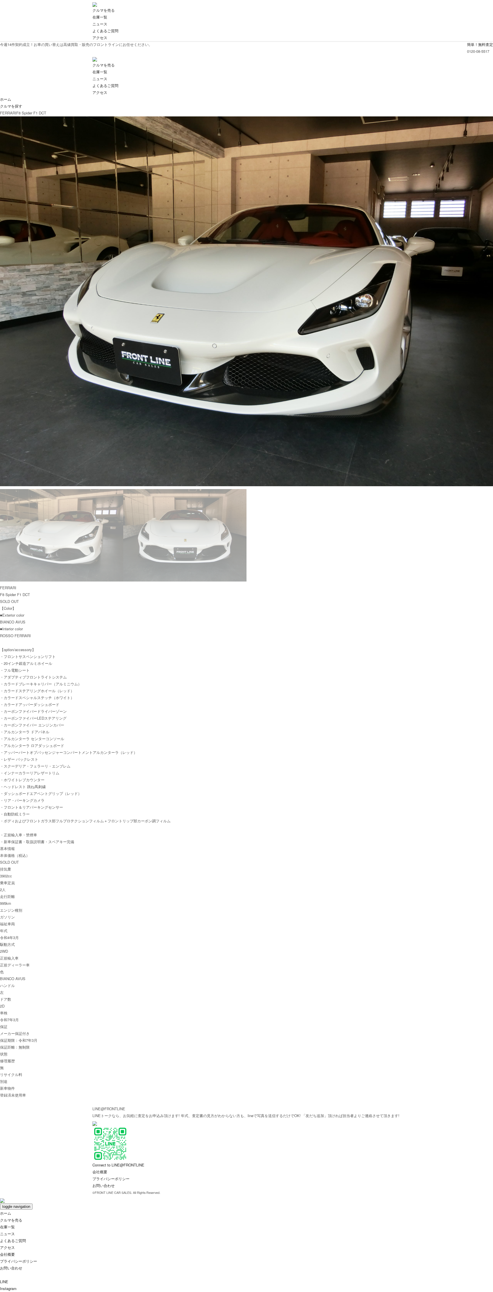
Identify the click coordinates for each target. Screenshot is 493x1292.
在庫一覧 (99, 17)
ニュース (99, 24)
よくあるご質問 (105, 30)
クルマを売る (103, 10)
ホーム (5, 99)
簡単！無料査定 (480, 44)
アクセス (99, 37)
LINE (6, 1281)
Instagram (8, 1288)
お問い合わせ (103, 1185)
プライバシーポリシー (111, 1178)
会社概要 (99, 1171)
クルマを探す (11, 106)
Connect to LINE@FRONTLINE (118, 1165)
